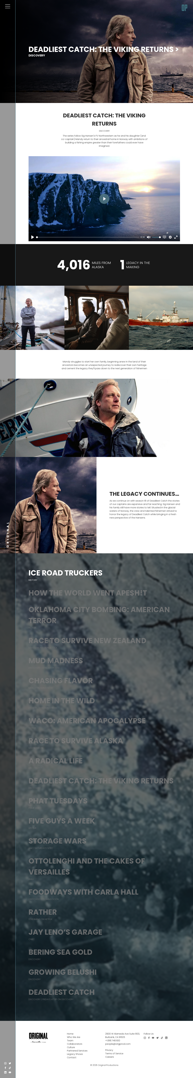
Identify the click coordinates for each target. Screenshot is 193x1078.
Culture (71, 1047)
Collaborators (74, 1044)
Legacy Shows (75, 1054)
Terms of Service (114, 1053)
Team (70, 1040)
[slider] (87, 237)
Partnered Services (77, 1050)
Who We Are (73, 1037)
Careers (109, 1057)
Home (70, 1033)
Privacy (109, 1050)
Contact (71, 1057)
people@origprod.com (118, 1044)
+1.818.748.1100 (112, 1040)
